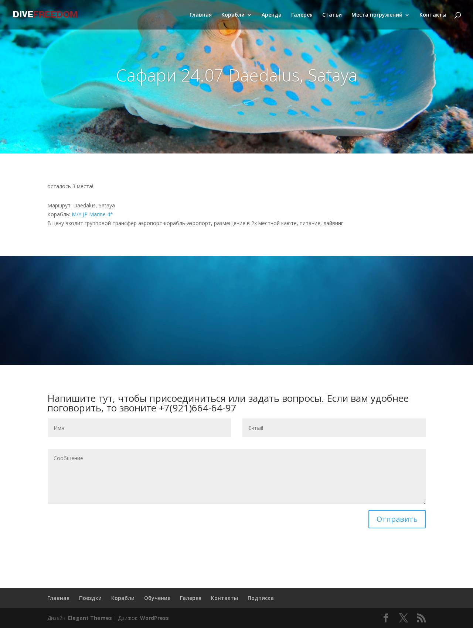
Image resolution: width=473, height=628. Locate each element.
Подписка (261, 597)
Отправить (397, 519)
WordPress (154, 617)
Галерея (302, 15)
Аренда (272, 15)
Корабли (233, 15)
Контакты (432, 15)
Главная (201, 15)
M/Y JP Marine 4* (92, 214)
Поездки (90, 597)
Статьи (332, 15)
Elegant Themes (90, 617)
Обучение (157, 597)
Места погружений (376, 15)
